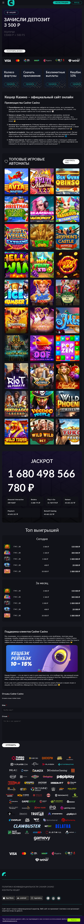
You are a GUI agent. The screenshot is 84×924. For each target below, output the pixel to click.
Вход (76, 2)
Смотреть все (70, 161)
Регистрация (62, 2)
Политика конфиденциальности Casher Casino (28, 887)
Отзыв (4, 716)
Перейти (11, 84)
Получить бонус (15, 51)
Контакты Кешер (11, 890)
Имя (3, 705)
